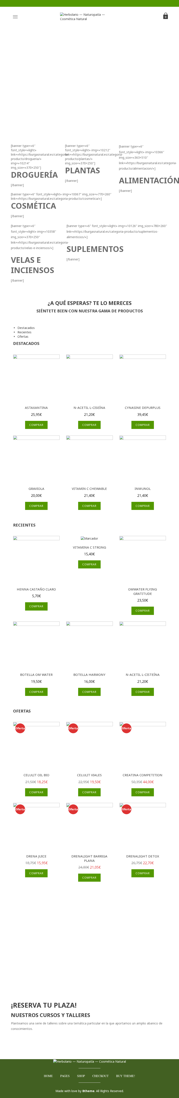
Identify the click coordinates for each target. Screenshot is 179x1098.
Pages (65, 1076)
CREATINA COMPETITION (142, 775)
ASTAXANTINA (36, 407)
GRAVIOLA (36, 488)
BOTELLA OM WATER (36, 674)
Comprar (36, 425)
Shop (81, 1076)
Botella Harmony (89, 674)
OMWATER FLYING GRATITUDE (142, 591)
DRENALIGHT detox (142, 856)
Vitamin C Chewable (89, 488)
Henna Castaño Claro (36, 589)
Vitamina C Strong (89, 547)
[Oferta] (36, 745)
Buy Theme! (125, 1076)
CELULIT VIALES (89, 775)
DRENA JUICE (36, 856)
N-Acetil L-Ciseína (89, 407)
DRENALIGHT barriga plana (89, 858)
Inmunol (143, 488)
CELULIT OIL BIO (36, 775)
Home (48, 1076)
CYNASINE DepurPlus (142, 407)
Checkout (100, 1076)
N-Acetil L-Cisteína (143, 674)
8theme (88, 1091)
